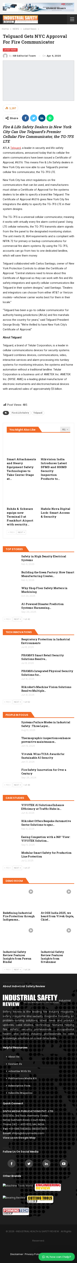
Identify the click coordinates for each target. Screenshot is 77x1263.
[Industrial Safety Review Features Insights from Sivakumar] (57, 936)
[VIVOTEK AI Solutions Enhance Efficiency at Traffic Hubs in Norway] (11, 809)
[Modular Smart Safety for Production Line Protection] (11, 857)
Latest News (10, 49)
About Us (13, 1056)
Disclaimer (16, 1254)
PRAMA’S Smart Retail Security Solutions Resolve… (42, 657)
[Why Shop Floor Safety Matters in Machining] (11, 592)
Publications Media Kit (22, 1078)
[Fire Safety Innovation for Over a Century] (11, 774)
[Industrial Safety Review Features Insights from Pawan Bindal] (19, 936)
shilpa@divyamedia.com (28, 1133)
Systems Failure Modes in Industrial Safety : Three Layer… (45, 724)
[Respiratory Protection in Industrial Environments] (11, 643)
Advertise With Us (19, 1071)
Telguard (15, 148)
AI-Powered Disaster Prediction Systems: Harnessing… (42, 606)
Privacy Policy (33, 1254)
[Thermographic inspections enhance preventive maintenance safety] (11, 742)
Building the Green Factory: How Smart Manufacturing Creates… (47, 574)
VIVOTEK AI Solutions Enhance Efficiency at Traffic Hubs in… (42, 807)
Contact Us (15, 1063)
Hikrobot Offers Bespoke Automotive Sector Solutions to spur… (46, 822)
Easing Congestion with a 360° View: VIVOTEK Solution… (45, 838)
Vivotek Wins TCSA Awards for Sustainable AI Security (42, 755)
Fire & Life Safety (20, 413)
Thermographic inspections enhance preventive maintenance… (45, 740)
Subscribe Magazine (20, 1092)
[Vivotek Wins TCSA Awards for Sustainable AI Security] (11, 758)
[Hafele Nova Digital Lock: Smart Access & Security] (55, 494)
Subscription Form (19, 1085)
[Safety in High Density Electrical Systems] (11, 560)
